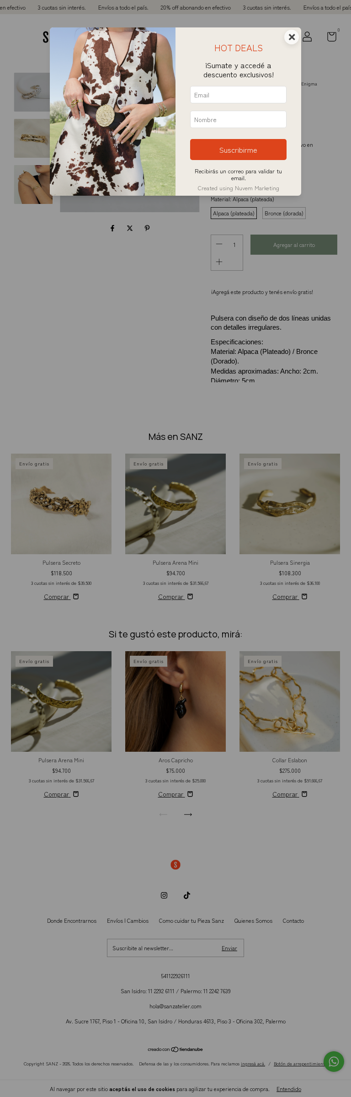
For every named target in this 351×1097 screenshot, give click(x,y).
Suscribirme (238, 149)
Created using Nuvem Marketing (238, 187)
